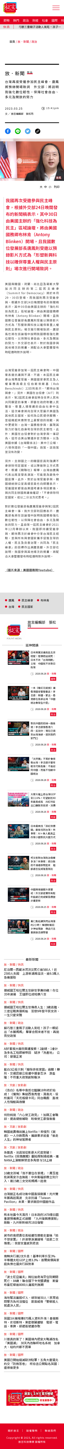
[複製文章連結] (38, 131)
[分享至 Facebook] (8, 131)
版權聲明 (32, 1430)
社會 (45, 20)
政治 (26, 20)
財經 (35, 20)
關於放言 (13, 1430)
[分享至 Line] (18, 131)
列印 (57, 187)
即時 (7, 20)
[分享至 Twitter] (28, 131)
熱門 (16, 20)
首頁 (12, 41)
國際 (55, 20)
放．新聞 (23, 41)
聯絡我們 (50, 1430)
